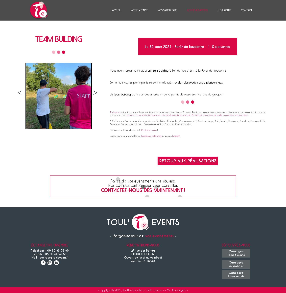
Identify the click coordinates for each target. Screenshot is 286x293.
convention (228, 115)
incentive (156, 115)
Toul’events (115, 112)
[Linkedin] (56, 263)
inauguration (241, 115)
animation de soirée (212, 115)
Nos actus (224, 10)
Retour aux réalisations (187, 161)
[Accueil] (140, 222)
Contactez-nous (149, 130)
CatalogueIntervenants (236, 274)
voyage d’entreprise (192, 115)
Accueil (116, 10)
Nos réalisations (197, 10)
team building (134, 115)
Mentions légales (177, 290)
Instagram (157, 136)
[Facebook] (43, 263)
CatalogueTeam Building (236, 253)
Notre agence (139, 10)
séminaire (146, 115)
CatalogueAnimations (236, 264)
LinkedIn (176, 136)
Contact (246, 10)
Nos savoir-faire (167, 10)
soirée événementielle (171, 115)
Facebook (146, 136)
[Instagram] (49, 263)
